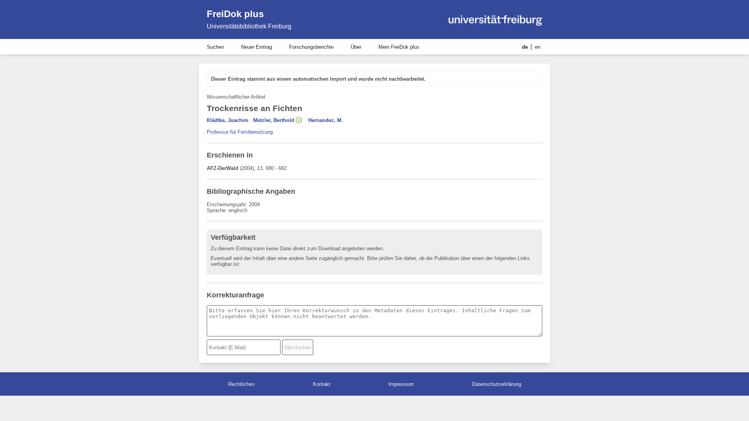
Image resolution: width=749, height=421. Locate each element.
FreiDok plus (235, 14)
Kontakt (321, 384)
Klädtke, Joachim (227, 120)
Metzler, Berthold (273, 120)
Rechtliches (241, 384)
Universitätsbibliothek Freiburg (249, 26)
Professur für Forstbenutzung (240, 132)
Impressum (401, 384)
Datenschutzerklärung (496, 384)
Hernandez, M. (325, 120)
